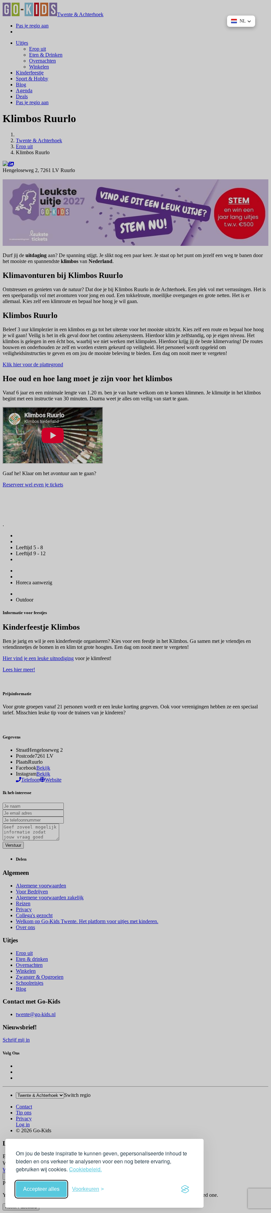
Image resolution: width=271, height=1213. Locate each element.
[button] (241, 21)
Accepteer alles (41, 1189)
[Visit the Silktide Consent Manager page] (185, 1189)
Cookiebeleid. (85, 1169)
